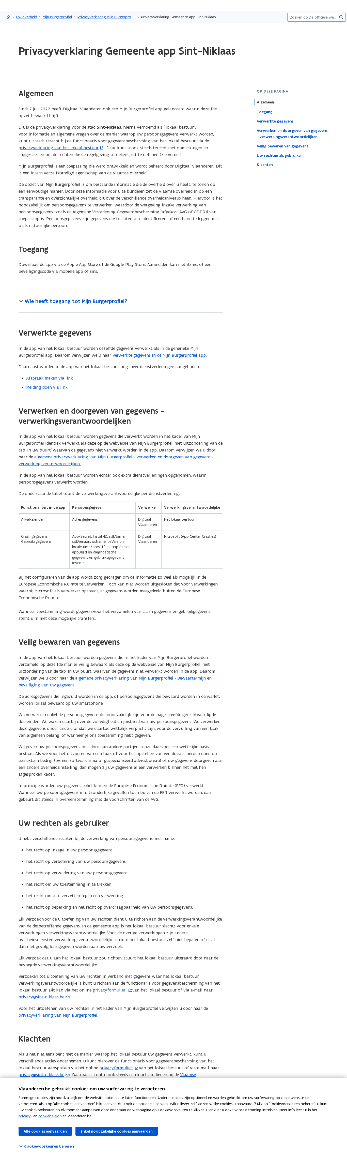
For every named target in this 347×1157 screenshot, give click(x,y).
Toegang (265, 111)
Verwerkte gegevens (275, 121)
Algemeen (265, 102)
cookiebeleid (48, 1116)
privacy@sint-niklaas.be (41, 997)
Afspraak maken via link (49, 378)
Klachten (265, 164)
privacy (25, 1116)
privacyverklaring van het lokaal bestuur (59, 148)
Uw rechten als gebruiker (279, 155)
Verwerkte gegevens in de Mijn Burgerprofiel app (159, 355)
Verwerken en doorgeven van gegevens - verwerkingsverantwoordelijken (292, 133)
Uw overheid (26, 16)
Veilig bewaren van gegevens (282, 145)
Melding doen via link (47, 387)
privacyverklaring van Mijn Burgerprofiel (58, 1015)
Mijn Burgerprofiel (57, 16)
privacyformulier (110, 990)
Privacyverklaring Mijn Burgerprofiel (106, 16)
